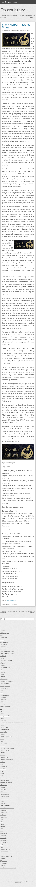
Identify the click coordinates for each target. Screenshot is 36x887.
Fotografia (3, 700)
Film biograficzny (4, 695)
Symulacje (3, 835)
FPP (1, 702)
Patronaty (3, 787)
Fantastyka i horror (5, 686)
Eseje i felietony (4, 683)
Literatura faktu (4, 757)
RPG (1, 822)
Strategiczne (3, 833)
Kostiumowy (3, 743)
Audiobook (3, 656)
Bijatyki (2, 658)
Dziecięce (2, 676)
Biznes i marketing (5, 667)
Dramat (2, 674)
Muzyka (2, 773)
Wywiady (2, 865)
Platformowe (3, 792)
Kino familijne (4, 727)
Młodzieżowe (3, 766)
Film (1, 690)
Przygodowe (3, 810)
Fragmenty (3, 704)
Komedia (2, 734)
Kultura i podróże (4, 750)
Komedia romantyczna (6, 736)
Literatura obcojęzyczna (6, 759)
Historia (2, 713)
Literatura (2, 752)
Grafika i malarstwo (5, 706)
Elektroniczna (3, 679)
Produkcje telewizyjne (6, 799)
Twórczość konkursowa (6, 856)
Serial (2, 829)
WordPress (22, 881)
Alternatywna (3, 637)
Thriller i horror (4, 852)
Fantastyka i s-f (4, 688)
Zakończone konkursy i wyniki (8, 868)
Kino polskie (3, 732)
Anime (2, 640)
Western (2, 858)
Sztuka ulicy (3, 838)
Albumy (2, 635)
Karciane (2, 725)
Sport (1, 831)
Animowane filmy (4, 642)
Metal (1, 764)
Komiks (2, 739)
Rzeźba (2, 824)
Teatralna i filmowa (5, 849)
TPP (1, 854)
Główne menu (11, 2)
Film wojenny (3, 697)
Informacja (3, 720)
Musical (2, 771)
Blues (1, 670)
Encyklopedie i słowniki (6, 681)
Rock (1, 819)
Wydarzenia (3, 861)
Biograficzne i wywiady (6, 660)
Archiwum (3, 647)
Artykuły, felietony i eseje (7, 651)
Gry (1, 709)
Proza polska (3, 803)
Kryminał (2, 746)
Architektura (3, 644)
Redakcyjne (3, 815)
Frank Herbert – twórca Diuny (16, 25)
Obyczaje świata (4, 780)
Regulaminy (3, 817)
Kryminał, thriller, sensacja (7, 748)
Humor (2, 718)
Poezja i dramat (4, 794)
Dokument (3, 672)
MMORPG (3, 769)
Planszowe (3, 789)
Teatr (1, 845)
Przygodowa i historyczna (7, 808)
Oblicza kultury (12, 10)
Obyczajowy (3, 785)
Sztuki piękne (3, 840)
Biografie (14, 604)
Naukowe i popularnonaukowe (8, 778)
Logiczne (2, 762)
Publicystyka (3, 812)
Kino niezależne (4, 729)
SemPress (18, 882)
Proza (2, 801)
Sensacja (2, 826)
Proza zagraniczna (5, 805)
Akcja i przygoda (4, 633)
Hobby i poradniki (5, 716)
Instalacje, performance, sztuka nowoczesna (12, 723)
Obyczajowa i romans (6, 782)
